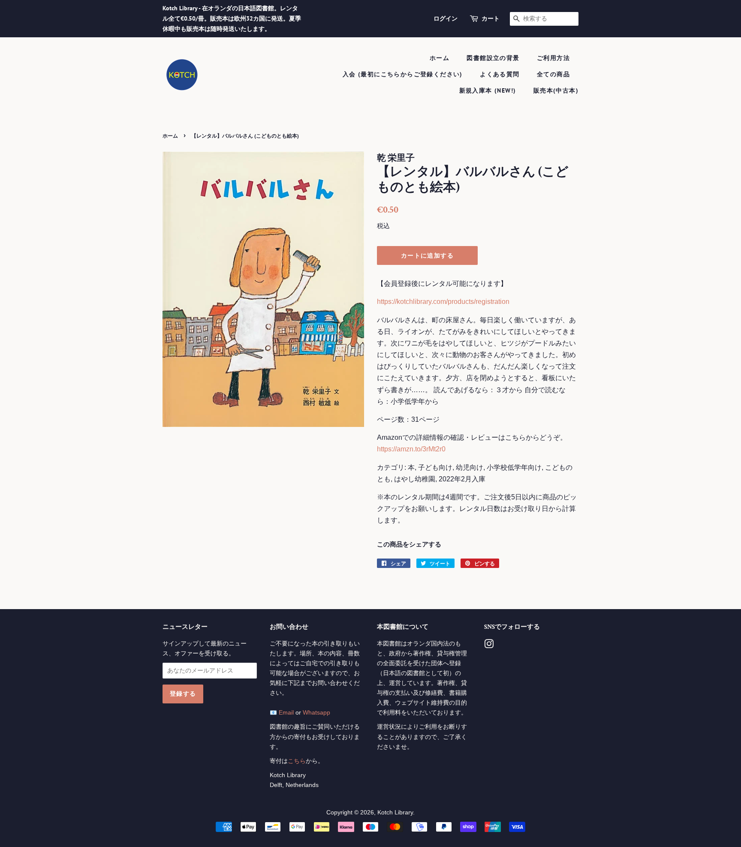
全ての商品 (553, 74)
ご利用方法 (553, 58)
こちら (297, 761)
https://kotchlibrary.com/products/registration (443, 301)
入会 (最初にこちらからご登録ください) (403, 74)
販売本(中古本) (555, 90)
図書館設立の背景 (493, 58)
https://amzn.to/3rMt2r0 (411, 449)
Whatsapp (316, 712)
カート (491, 18)
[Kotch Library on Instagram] (489, 646)
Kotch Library (395, 812)
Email (286, 712)
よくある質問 (499, 74)
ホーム (439, 58)
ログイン (446, 18)
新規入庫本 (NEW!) (487, 90)
